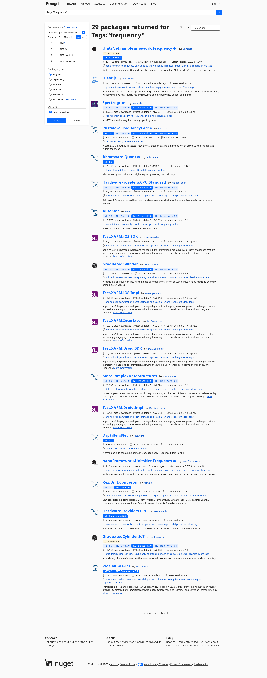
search (165, 388)
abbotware (152, 157)
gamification (125, 245)
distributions (156, 579)
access (141, 141)
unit (137, 65)
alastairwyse (169, 376)
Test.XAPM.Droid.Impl (123, 407)
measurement (173, 65)
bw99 (128, 211)
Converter (116, 495)
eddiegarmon (151, 264)
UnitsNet (187, 48)
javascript (122, 87)
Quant (109, 169)
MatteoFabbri (179, 182)
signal (168, 115)
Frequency (150, 169)
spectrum (125, 115)
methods (121, 579)
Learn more (71, 27)
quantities (160, 65)
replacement (130, 141)
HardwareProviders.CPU (125, 511)
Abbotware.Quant (119, 156)
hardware (111, 195)
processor (181, 195)
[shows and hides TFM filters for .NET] (51, 43)
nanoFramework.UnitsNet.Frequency (137, 460)
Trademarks (201, 664)
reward (166, 245)
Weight (138, 495)
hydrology (168, 579)
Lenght (154, 495)
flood (178, 579)
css (129, 87)
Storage (182, 495)
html (141, 87)
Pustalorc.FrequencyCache (127, 128)
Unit (108, 495)
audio (148, 115)
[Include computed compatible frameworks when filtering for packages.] (83, 32)
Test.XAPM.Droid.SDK (122, 348)
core (157, 195)
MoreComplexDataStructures (130, 375)
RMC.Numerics (116, 566)
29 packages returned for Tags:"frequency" (130, 31)
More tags (206, 65)
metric (187, 65)
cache (109, 141)
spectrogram (112, 115)
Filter (125, 448)
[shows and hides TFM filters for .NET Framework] (51, 61)
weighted (134, 388)
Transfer (191, 495)
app (147, 245)
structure (115, 388)
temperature (147, 195)
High (142, 169)
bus (132, 195)
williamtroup (129, 78)
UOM (185, 277)
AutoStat (111, 211)
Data (175, 495)
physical (193, 277)
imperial (196, 65)
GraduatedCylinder (120, 264)
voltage (164, 195)
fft (132, 115)
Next (164, 613)
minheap (174, 388)
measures (131, 277)
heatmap (155, 87)
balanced (144, 388)
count (136, 224)
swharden (138, 103)
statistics (115, 224)
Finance (131, 169)
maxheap (185, 388)
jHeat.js (110, 78)
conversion (176, 277)
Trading (161, 169)
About (114, 664)
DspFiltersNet (115, 435)
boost (136, 245)
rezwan (148, 482)
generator (165, 87)
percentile (154, 224)
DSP (108, 448)
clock (137, 195)
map (173, 87)
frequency (128, 65)
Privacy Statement (181, 664)
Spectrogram (115, 102)
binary (158, 388)
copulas (107, 582)
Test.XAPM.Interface (121, 320)
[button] (64, 27)
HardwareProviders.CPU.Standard (134, 182)
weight (124, 388)
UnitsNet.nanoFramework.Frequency (137, 48)
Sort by (185, 27)
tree (152, 388)
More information (122, 256)
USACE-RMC (142, 566)
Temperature (165, 495)
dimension (163, 277)
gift (180, 245)
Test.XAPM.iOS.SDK (120, 236)
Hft (137, 169)
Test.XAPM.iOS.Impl (121, 292)
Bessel (131, 448)
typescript (111, 87)
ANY (84, 37)
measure (121, 277)
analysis (197, 579)
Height (146, 495)
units (142, 65)
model (172, 195)
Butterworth (142, 448)
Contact (51, 638)
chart (179, 87)
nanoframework (114, 65)
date (147, 87)
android (110, 245)
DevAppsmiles (151, 236)
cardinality (126, 224)
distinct (176, 224)
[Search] (219, 12)
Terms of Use (127, 664)
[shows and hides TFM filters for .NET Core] (51, 49)
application (156, 245)
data (108, 388)
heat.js (135, 87)
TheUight (139, 435)
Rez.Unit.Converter (120, 482)
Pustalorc (163, 128)
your (142, 245)
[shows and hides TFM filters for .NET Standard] (51, 55)
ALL (78, 37)
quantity (150, 65)
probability (143, 579)
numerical (111, 579)
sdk (116, 245)
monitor (125, 195)
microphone (158, 115)
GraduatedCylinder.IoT (124, 536)
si (183, 65)
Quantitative (119, 169)
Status (110, 638)
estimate (144, 224)
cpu (118, 195)
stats (108, 224)
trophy (174, 245)
